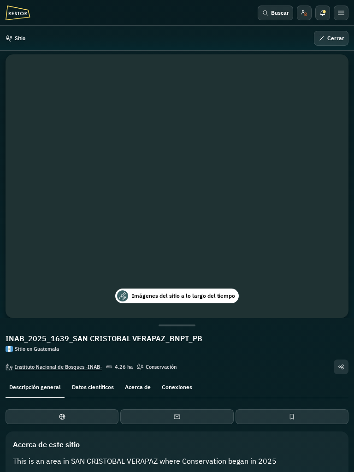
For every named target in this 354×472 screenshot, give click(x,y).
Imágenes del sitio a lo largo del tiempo (183, 295)
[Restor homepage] (18, 13)
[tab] (35, 386)
